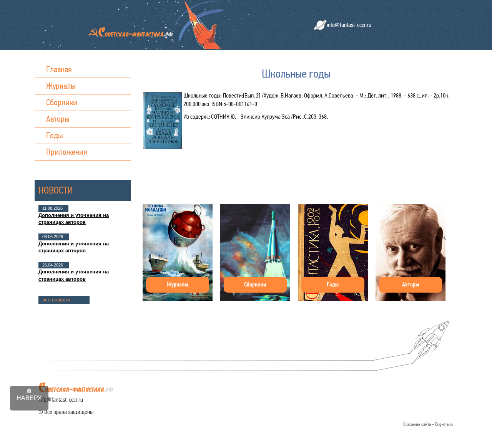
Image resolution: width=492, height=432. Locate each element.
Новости (55, 190)
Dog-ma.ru (444, 424)
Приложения (66, 152)
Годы (54, 135)
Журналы (61, 86)
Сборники (61, 102)
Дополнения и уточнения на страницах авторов (73, 218)
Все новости (56, 300)
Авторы (58, 119)
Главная (59, 69)
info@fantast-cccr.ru (349, 24)
